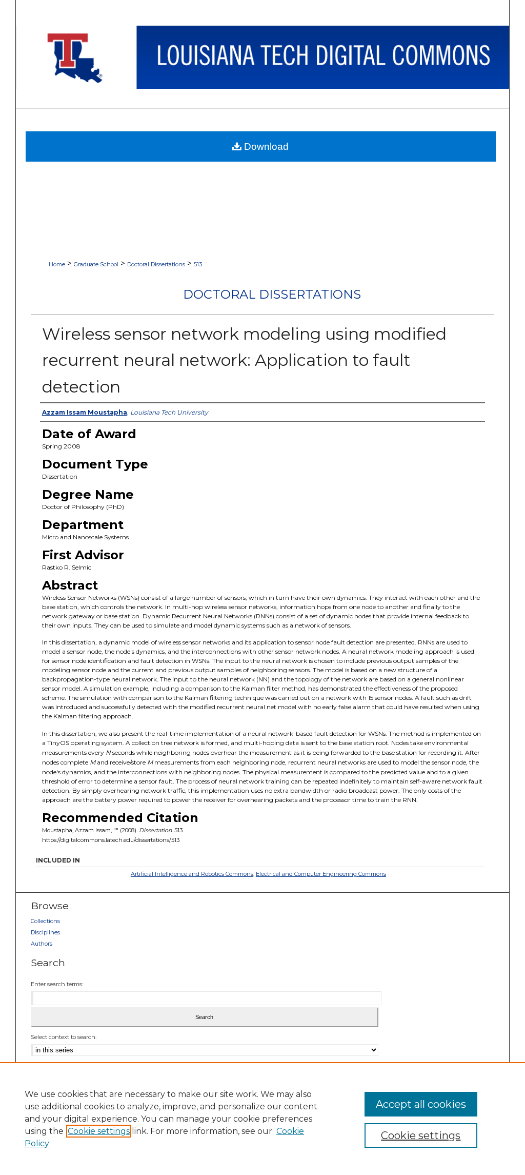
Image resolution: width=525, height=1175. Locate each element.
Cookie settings (99, 1131)
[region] (262, 1118)
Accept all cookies (421, 1104)
